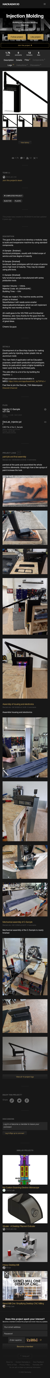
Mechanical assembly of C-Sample (17, 921)
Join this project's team (12, 180)
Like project (36, 36)
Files (27, 59)
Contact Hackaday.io (23, 1362)
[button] (45, 4)
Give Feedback (38, 1362)
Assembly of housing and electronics (18, 703)
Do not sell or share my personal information (25, 1367)
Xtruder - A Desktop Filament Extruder (19, 1226)
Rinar (8, 1267)
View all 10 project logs (25, 1076)
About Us (9, 1362)
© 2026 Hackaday (25, 1372)
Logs (11, 65)
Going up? (25, 1356)
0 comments (32, 460)
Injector (7, 201)
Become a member (9, 1322)
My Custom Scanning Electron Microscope (21, 1187)
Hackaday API (38, 1365)
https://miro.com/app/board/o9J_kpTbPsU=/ (27, 381)
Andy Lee (10, 1306)
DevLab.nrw (26, 30)
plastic (18, 201)
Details (19, 60)
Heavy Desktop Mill (11, 1264)
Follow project (17, 36)
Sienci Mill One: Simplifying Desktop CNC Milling (23, 1303)
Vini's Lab (10, 1190)
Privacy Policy (25, 1365)
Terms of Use (12, 1365)
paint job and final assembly (14, 456)
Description (9, 60)
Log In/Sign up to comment (14, 1133)
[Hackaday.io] (11, 4)
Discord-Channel (10, 387)
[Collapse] (19, 453)
